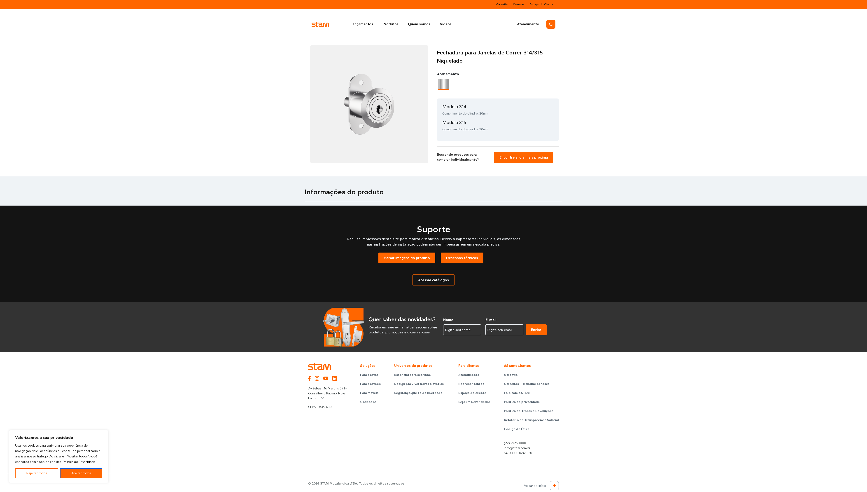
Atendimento (528, 24)
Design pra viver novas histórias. (419, 384)
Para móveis (369, 393)
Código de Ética (516, 429)
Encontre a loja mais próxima (523, 157)
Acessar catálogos (433, 280)
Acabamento (448, 74)
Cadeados (368, 402)
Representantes (471, 384)
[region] (58, 456)
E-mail (490, 320)
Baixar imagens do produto (407, 258)
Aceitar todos (81, 473)
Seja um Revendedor (474, 402)
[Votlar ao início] (554, 485)
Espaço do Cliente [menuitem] (541, 4)
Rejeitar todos (36, 473)
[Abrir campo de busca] (550, 24)
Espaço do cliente (472, 393)
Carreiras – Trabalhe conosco (527, 384)
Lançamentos (361, 24)
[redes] (311, 378)
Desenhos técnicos (462, 258)
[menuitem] (363, 24)
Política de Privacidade (79, 462)
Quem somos (419, 24)
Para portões (370, 384)
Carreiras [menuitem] (518, 4)
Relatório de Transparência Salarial (531, 420)
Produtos (391, 24)
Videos (446, 24)
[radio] (443, 84)
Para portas (369, 375)
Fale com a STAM (517, 393)
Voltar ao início (535, 486)
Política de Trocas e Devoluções (528, 411)
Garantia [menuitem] (502, 4)
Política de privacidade (522, 402)
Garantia (511, 375)
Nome (448, 320)
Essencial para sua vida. (412, 375)
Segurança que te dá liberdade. (418, 393)
